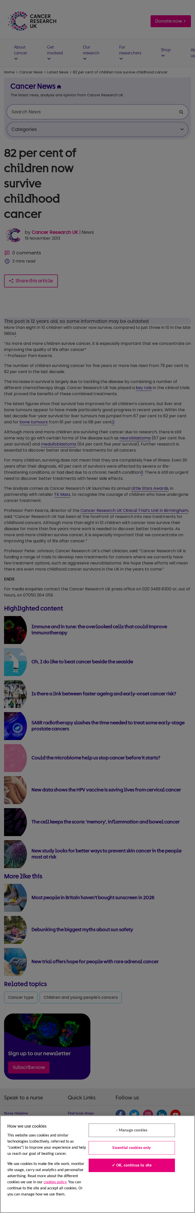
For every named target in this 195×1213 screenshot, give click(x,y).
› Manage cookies (132, 1130)
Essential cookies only (131, 1148)
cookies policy (55, 1182)
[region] (97, 1164)
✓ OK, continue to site (132, 1165)
